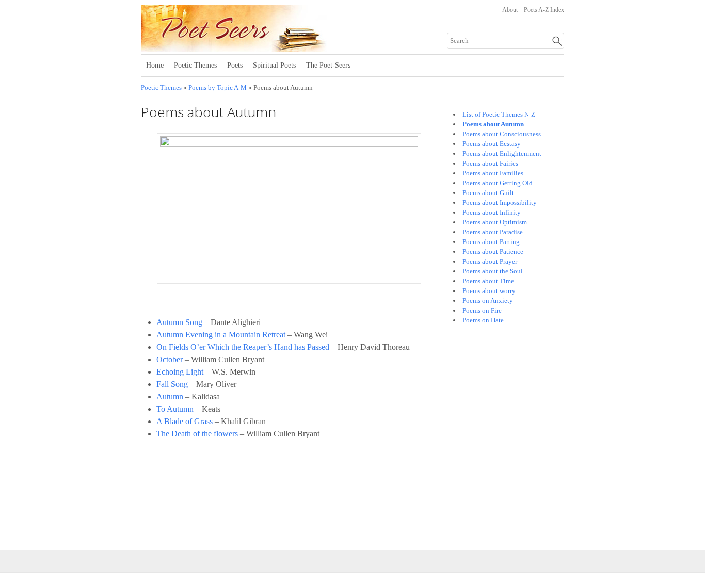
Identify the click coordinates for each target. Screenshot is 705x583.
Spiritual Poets (274, 65)
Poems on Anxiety (487, 300)
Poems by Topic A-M (217, 87)
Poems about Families (492, 173)
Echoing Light (179, 371)
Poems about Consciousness (501, 134)
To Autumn (175, 408)
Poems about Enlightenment (501, 153)
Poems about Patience (492, 251)
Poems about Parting (491, 242)
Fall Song (172, 384)
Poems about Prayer (489, 261)
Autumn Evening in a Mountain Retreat (221, 334)
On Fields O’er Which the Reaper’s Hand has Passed (242, 347)
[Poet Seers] (268, 48)
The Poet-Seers (328, 65)
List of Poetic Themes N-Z (498, 114)
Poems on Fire (482, 310)
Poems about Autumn (493, 124)
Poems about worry (489, 291)
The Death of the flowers (198, 433)
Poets (235, 65)
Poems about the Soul (492, 271)
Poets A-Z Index (544, 9)
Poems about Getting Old (497, 183)
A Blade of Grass (184, 421)
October (169, 359)
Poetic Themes (195, 65)
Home (155, 65)
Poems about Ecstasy (491, 144)
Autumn (169, 396)
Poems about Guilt (488, 193)
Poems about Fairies (490, 163)
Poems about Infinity (491, 212)
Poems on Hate (483, 320)
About (510, 9)
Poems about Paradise (492, 232)
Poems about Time (488, 281)
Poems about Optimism (494, 222)
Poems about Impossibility (499, 202)
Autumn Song (179, 322)
